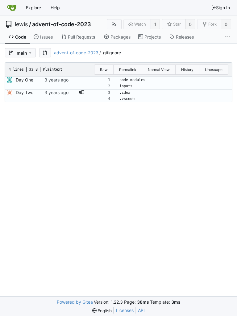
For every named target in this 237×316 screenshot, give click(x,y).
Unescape (213, 69)
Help (55, 7)
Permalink (127, 69)
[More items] (227, 37)
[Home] (11, 7)
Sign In (223, 7)
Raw (104, 69)
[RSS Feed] (114, 24)
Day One (24, 79)
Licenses (125, 310)
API (141, 310)
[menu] (102, 310)
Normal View (159, 69)
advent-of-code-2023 (61, 24)
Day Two (24, 92)
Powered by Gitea (75, 302)
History (187, 69)
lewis (21, 24)
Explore (33, 7)
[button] (45, 52)
